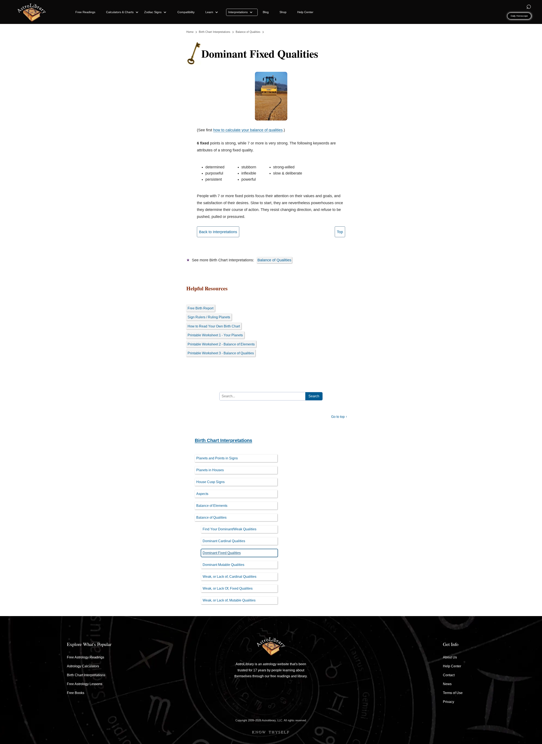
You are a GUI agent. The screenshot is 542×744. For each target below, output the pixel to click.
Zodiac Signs (153, 12)
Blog (266, 12)
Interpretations (238, 12)
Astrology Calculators (83, 666)
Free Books (75, 693)
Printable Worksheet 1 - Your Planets (215, 335)
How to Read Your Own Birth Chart (214, 326)
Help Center (305, 12)
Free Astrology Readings (85, 657)
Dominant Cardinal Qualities (224, 541)
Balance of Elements (211, 505)
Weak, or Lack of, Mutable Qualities (229, 600)
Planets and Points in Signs (217, 458)
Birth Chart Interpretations (223, 440)
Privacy (448, 702)
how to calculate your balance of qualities (248, 130)
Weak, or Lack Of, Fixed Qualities (228, 588)
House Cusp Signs (210, 482)
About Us (450, 657)
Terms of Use (453, 693)
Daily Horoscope (519, 16)
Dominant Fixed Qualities (222, 553)
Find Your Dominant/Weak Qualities (229, 529)
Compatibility (186, 12)
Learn (209, 12)
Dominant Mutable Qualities (223, 565)
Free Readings (85, 12)
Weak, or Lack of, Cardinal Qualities (229, 576)
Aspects (202, 494)
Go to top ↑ (339, 416)
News (447, 684)
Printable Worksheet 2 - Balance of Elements (221, 344)
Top (340, 232)
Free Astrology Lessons (84, 684)
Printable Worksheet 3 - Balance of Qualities (221, 353)
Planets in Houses (210, 470)
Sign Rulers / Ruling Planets (209, 317)
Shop (282, 12)
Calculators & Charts (120, 12)
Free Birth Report (200, 308)
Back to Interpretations (218, 232)
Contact (449, 675)
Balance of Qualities (274, 260)
